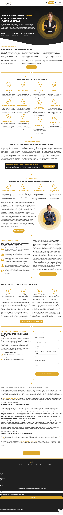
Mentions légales (20, 509)
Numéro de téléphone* (40, 360)
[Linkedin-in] (62, 510)
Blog (1, 479)
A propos (1, 474)
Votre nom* (37, 356)
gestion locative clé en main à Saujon (11, 398)
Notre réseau (2, 478)
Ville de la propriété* (39, 337)
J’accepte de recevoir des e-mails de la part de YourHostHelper (12, 494)
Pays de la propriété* (39, 346)
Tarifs (1, 477)
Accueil (1, 473)
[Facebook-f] (59, 510)
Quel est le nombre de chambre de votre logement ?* (46, 351)
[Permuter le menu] (46, 2)
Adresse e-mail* (38, 365)
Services (1, 475)
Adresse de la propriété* (40, 333)
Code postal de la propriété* (41, 342)
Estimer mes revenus (3, 480)
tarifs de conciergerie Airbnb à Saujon (29, 441)
